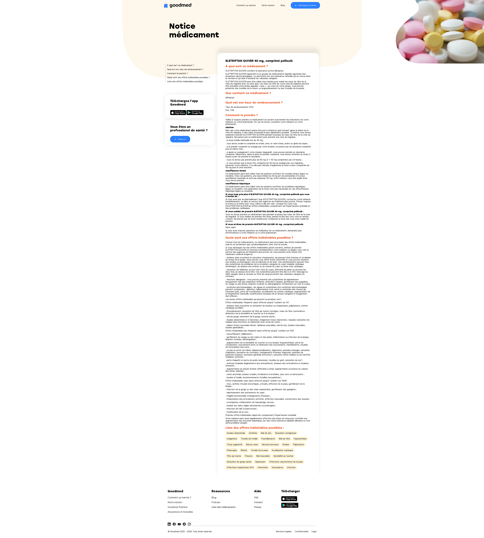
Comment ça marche (246, 5)
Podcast (215, 502)
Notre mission (268, 5)
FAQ (256, 497)
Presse (257, 507)
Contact (258, 502)
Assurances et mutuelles (180, 512)
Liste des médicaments (223, 507)
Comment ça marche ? (179, 497)
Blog (283, 5)
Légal (313, 531)
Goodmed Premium (178, 507)
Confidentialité (301, 531)
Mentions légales (284, 531)
